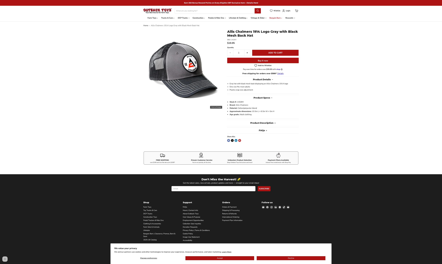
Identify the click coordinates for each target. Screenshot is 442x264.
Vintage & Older (258, 18)
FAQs (185, 207)
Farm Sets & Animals (151, 227)
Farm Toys (152, 18)
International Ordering (230, 217)
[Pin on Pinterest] (239, 140)
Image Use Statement (191, 237)
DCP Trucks (183, 18)
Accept (220, 258)
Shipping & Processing (231, 210)
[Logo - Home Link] (157, 10)
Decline (291, 258)
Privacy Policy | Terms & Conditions (196, 230)
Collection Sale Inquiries (192, 224)
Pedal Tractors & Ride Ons (153, 220)
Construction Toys (150, 217)
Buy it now (263, 60)
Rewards (289, 18)
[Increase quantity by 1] (247, 53)
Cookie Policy (188, 234)
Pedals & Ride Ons (216, 18)
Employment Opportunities (193, 220)
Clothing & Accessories (152, 224)
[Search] (258, 10)
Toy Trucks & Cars (150, 210)
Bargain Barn (275, 18)
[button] (262, 65)
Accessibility (187, 240)
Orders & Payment (229, 207)
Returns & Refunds (229, 214)
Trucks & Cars (167, 18)
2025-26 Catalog (150, 240)
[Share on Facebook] (228, 140)
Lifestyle (146, 230)
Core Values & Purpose (191, 217)
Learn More (226, 252)
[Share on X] (232, 140)
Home (145, 25)
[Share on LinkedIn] (236, 140)
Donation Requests (190, 227)
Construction (198, 18)
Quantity (230, 48)
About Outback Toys (191, 214)
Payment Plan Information (232, 220)
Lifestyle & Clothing (237, 18)
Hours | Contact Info (190, 210)
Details (280, 73)
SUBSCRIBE (264, 188)
